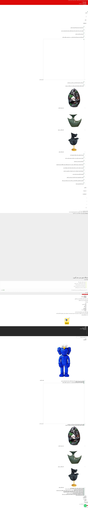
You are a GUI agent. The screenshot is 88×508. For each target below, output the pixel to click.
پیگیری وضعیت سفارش (82, 3)
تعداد (87, 292)
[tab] (43, 296)
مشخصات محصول (83, 296)
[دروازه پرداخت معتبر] (67, 324)
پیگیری (85, 187)
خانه (85, 326)
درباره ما (85, 190)
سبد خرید (84, 4)
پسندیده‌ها (84, 2)
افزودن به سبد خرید (85, 294)
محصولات (84, 23)
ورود (85, 499)
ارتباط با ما (84, 329)
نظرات (85, 297)
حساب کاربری (84, 1)
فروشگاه (87, 213)
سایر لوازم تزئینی (83, 213)
